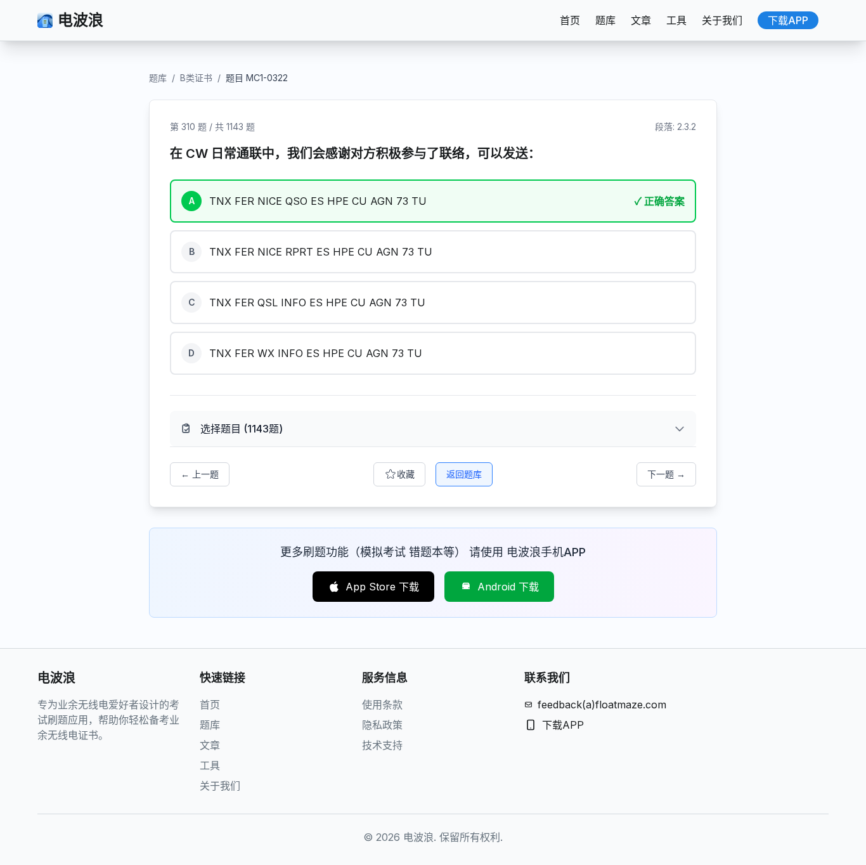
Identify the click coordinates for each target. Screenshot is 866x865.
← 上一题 (200, 474)
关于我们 (722, 20)
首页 (570, 20)
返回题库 (464, 474)
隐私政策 (382, 725)
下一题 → (666, 474)
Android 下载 (508, 586)
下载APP (788, 20)
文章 (641, 20)
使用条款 (382, 704)
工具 (676, 20)
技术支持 (382, 745)
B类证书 (196, 77)
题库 (605, 20)
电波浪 (80, 20)
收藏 (406, 474)
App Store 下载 (382, 586)
